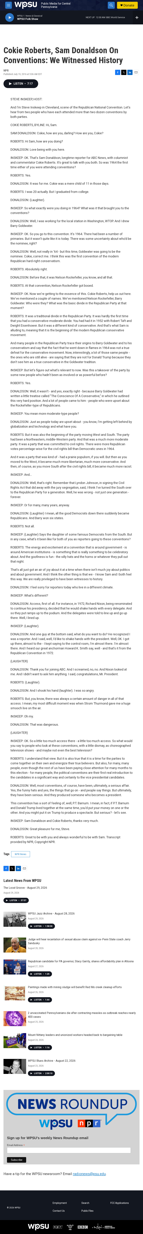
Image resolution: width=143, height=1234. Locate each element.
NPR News (20, 854)
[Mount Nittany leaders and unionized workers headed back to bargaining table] (14, 1040)
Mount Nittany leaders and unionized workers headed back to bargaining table (75, 1035)
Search (85, 1203)
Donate (128, 5)
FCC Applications (119, 1203)
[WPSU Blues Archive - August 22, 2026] (14, 1066)
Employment (60, 1203)
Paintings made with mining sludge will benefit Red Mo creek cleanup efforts (75, 987)
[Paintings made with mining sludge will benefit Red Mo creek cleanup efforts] (14, 992)
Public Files (87, 1211)
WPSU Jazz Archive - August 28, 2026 (51, 913)
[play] (9, 18)
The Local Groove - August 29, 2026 (25, 887)
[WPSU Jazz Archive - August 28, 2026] (14, 919)
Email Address (16, 1145)
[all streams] (138, 17)
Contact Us (59, 1211)
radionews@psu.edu (89, 1174)
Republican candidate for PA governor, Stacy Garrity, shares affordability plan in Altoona (81, 961)
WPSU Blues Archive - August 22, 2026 (52, 1060)
